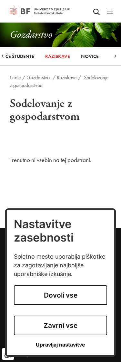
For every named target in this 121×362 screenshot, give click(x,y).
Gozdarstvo (38, 77)
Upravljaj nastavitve (60, 345)
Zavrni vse (60, 325)
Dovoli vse (60, 295)
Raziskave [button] (57, 56)
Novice (89, 56)
